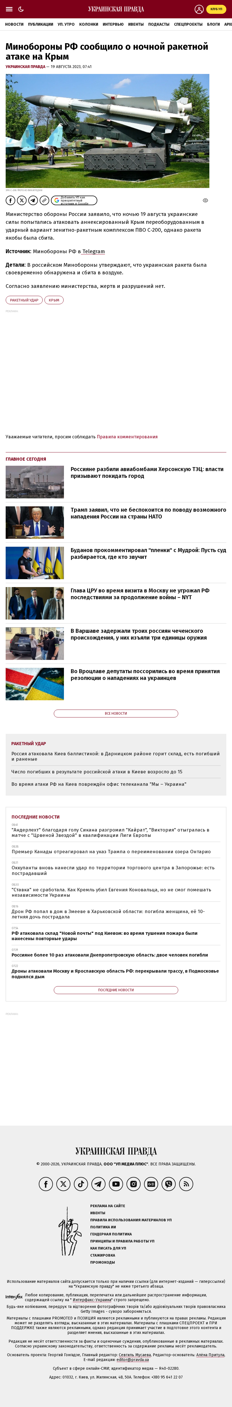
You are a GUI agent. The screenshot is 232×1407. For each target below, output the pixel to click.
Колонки (88, 24)
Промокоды (102, 1262)
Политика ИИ (103, 1227)
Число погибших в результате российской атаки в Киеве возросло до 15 (96, 772)
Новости (14, 24)
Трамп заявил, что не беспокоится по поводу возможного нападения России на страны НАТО (148, 513)
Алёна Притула (210, 1355)
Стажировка (102, 1255)
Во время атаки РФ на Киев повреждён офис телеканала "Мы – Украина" (98, 784)
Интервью (113, 24)
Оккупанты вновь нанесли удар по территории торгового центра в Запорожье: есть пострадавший (113, 870)
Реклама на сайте (107, 1206)
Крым (54, 300)
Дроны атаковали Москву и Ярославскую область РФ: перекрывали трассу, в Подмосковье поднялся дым (115, 974)
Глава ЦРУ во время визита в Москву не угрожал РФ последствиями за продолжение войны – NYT (140, 594)
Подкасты (158, 24)
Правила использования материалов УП (131, 1220)
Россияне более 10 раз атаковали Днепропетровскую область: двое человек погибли (110, 955)
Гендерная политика (111, 1234)
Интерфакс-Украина (92, 1299)
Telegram (93, 251)
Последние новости (36, 817)
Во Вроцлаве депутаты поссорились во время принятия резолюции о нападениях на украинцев (145, 674)
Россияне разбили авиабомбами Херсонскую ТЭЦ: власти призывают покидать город (147, 472)
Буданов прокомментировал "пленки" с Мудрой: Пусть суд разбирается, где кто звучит (148, 553)
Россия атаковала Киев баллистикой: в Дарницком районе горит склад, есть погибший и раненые (115, 756)
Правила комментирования (127, 436)
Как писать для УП (108, 1248)
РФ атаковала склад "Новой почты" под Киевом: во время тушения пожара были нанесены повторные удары (104, 936)
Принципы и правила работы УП (122, 1241)
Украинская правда (26, 66)
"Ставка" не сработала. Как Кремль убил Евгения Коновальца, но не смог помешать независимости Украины (111, 892)
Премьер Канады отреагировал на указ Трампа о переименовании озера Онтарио (111, 852)
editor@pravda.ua (133, 1359)
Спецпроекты (188, 24)
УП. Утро (66, 24)
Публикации (40, 24)
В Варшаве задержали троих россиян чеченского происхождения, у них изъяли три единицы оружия (139, 634)
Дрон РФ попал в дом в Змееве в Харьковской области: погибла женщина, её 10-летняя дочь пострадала (108, 914)
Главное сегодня (26, 459)
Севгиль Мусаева (135, 1355)
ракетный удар (24, 300)
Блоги (213, 24)
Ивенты (136, 24)
